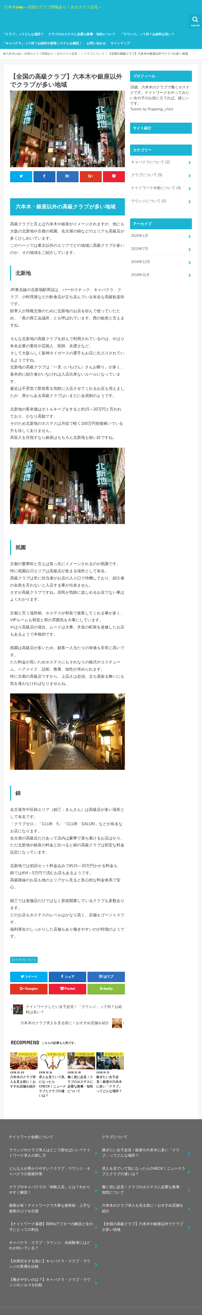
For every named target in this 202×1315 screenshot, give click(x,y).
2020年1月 (139, 236)
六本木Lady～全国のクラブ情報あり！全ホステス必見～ (53, 6)
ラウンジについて (148, 201)
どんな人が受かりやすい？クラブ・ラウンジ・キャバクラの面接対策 (49, 1171)
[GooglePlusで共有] (91, 176)
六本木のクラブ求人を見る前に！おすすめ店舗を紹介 (142, 1208)
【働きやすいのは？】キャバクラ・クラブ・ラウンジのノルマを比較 (49, 1282)
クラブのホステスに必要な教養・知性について (82, 34)
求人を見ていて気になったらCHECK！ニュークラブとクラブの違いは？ (143, 1171)
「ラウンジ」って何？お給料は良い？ (147, 34)
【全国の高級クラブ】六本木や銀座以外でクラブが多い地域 (142, 1226)
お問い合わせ (96, 43)
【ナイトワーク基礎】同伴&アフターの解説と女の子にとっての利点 (51, 1226)
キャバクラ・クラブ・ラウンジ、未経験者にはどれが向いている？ (49, 1245)
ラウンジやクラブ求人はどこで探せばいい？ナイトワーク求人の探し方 (49, 1152)
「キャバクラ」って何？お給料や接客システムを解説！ (42, 43)
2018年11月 (140, 275)
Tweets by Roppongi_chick (151, 109)
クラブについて (25, 960)
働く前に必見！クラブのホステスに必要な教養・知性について (142, 1189)
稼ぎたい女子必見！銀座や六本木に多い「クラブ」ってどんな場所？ (141, 1152)
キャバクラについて (150, 162)
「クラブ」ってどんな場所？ (23, 34)
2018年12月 (140, 262)
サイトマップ (120, 43)
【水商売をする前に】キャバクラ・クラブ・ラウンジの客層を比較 (49, 1263)
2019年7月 (139, 249)
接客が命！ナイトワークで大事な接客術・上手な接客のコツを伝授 (49, 1208)
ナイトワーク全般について (156, 188)
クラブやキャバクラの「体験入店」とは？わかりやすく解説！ (49, 1189)
